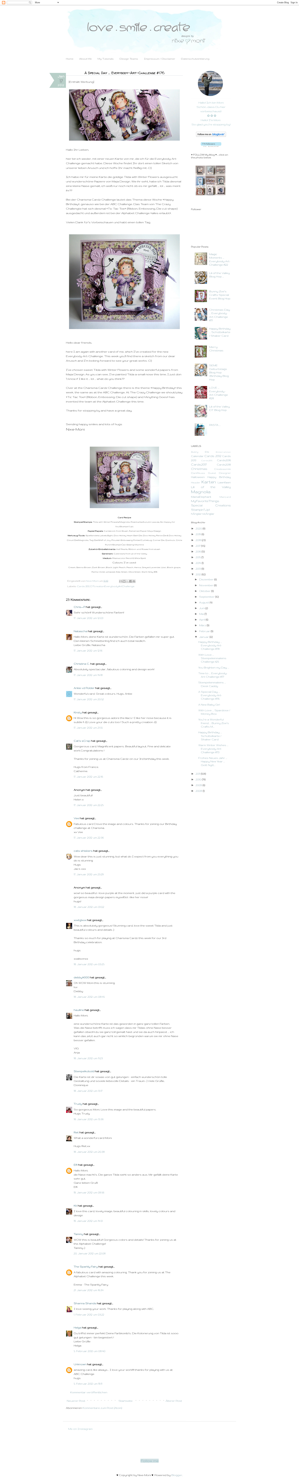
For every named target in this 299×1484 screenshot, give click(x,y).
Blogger (176, 1475)
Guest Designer (219, 473)
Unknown (80, 1364)
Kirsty (78, 712)
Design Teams (129, 58)
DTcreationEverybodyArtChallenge (112, 586)
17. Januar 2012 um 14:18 (88, 675)
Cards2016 (224, 460)
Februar (205, 631)
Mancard (225, 497)
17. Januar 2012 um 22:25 (88, 805)
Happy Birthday (219, 477)
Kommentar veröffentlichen (88, 1392)
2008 (199, 790)
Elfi (76, 1164)
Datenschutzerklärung (195, 58)
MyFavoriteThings (205, 501)
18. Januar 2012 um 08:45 (89, 996)
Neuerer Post (76, 1400)
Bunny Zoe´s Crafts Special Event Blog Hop (219, 295)
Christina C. (82, 663)
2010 (199, 779)
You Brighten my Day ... (213, 667)
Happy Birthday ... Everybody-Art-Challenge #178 (210, 645)
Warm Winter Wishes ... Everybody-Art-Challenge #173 (213, 749)
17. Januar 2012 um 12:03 (88, 618)
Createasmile (222, 469)
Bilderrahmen (223, 452)
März (203, 625)
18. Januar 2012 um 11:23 (88, 1058)
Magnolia (201, 491)
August (204, 602)
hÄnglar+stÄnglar (202, 513)
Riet (76, 1132)
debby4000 (81, 977)
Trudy (78, 1103)
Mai (202, 613)
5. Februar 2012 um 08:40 (89, 1351)
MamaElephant (201, 496)
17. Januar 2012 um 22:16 (88, 776)
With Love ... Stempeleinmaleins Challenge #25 (212, 658)
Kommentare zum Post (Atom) (102, 1407)
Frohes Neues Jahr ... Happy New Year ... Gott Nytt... (212, 761)
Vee (76, 818)
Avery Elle (200, 452)
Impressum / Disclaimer (159, 58)
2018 (199, 540)
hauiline (79, 1009)
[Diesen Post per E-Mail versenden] (121, 581)
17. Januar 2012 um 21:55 (88, 727)
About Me (85, 58)
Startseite (126, 1400)
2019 (199, 534)
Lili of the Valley (211, 487)
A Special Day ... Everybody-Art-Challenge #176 (210, 695)
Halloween (198, 477)
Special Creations (211, 505)
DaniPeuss (198, 473)
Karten (208, 482)
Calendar (197, 456)
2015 (198, 557)
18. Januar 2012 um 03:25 (89, 964)
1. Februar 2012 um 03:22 (89, 1314)
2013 (199, 568)
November (206, 585)
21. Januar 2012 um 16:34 (88, 1290)
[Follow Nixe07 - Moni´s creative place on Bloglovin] (211, 135)
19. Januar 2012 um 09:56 (89, 1192)
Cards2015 (206, 460)
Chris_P (79, 606)
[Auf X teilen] (127, 581)
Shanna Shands (85, 1303)
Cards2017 (199, 464)
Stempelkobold (84, 1071)
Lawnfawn (224, 482)
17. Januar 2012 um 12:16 (88, 650)
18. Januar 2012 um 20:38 (89, 1151)
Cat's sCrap (82, 740)
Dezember (206, 579)
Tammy (78, 1234)
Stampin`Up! (200, 509)
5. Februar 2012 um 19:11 (88, 1383)
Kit (75, 1205)
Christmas (199, 468)
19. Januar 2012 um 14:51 (88, 1220)
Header (195, 482)
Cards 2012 (83, 586)
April (202, 619)
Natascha (80, 631)
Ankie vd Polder (84, 687)
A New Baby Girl (209, 704)
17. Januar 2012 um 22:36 (89, 837)
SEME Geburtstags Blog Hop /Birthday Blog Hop (219, 372)
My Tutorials (106, 58)
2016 (199, 551)
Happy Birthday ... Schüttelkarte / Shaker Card (219, 332)
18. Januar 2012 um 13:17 (88, 1090)
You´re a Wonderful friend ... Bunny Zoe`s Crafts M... (213, 723)
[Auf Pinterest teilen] (134, 581)
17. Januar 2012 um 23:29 (89, 874)
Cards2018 (224, 464)
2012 (199, 574)
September (207, 596)
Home (69, 58)
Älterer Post (174, 1400)
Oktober (205, 591)
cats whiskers (83, 850)
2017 (198, 545)
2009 (199, 785)
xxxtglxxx (80, 920)
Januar (204, 636)
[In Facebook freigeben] (130, 581)
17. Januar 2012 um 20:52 (89, 699)
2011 (198, 773)
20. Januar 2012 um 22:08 (90, 1253)
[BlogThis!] (124, 581)
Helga (77, 1327)
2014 (199, 562)
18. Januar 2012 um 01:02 (89, 906)
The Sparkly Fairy (86, 1266)
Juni (202, 608)
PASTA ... (215, 424)
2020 (199, 528)
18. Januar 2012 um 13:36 (88, 1119)
